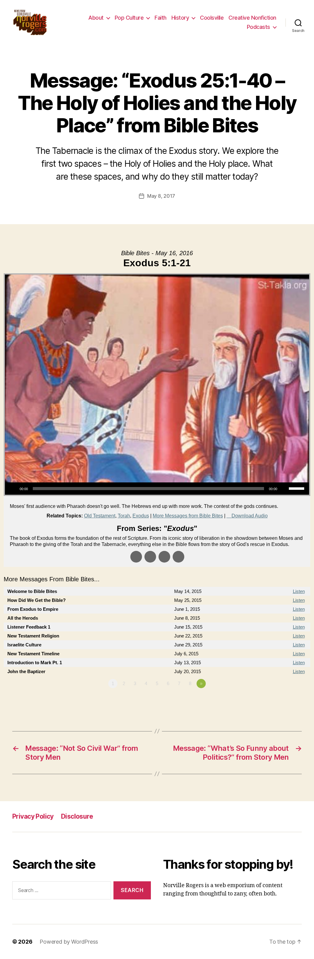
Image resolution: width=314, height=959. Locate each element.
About (96, 17)
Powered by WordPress (69, 941)
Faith (161, 17)
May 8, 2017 (161, 196)
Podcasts (258, 27)
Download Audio (250, 515)
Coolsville (212, 17)
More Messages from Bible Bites (188, 515)
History (180, 17)
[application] (157, 488)
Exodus (140, 515)
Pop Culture (129, 17)
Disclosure (77, 816)
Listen (299, 591)
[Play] (13, 488)
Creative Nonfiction (252, 17)
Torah (124, 515)
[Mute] (284, 488)
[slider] (297, 487)
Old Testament (99, 515)
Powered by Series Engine (287, 700)
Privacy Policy (33, 816)
